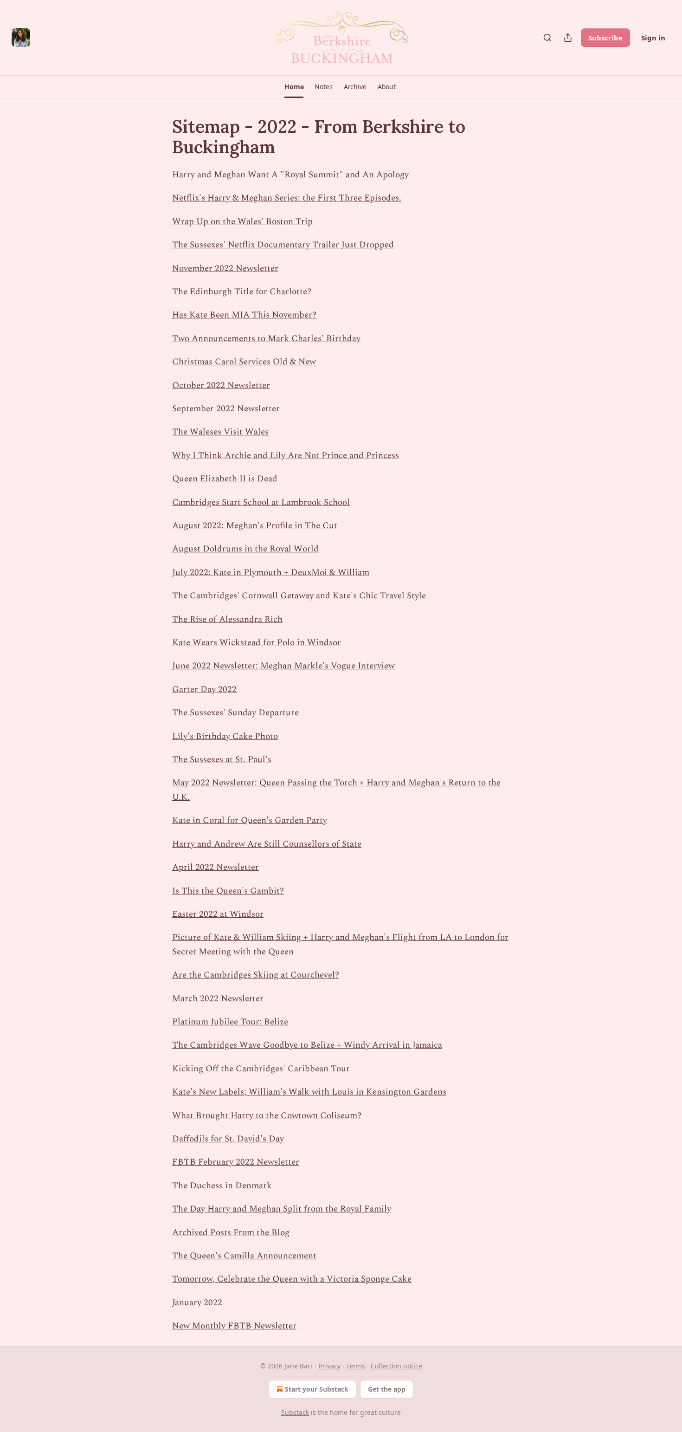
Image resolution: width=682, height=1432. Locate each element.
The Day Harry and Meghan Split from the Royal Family (281, 1209)
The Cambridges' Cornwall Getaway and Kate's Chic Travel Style (299, 596)
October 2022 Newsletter (221, 385)
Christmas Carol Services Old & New (244, 362)
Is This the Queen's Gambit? (228, 891)
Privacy (330, 1365)
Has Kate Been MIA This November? (244, 315)
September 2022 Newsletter (226, 408)
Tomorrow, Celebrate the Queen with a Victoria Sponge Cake (292, 1279)
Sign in (653, 37)
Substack (295, 1412)
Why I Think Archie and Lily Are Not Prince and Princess (285, 455)
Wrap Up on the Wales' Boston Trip (242, 221)
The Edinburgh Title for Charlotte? (241, 291)
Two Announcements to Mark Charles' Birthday (266, 338)
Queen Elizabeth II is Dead (224, 479)
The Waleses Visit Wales (220, 432)
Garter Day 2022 (204, 689)
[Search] (547, 37)
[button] (294, 87)
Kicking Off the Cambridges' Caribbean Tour (261, 1069)
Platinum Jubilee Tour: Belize (230, 1022)
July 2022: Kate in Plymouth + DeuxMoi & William (270, 572)
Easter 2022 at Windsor (218, 914)
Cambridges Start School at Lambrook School (261, 502)
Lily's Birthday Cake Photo (225, 736)
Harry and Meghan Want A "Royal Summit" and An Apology (290, 174)
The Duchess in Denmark (222, 1185)
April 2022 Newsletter (215, 867)
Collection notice (396, 1365)
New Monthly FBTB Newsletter (234, 1326)
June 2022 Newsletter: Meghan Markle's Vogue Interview (283, 666)
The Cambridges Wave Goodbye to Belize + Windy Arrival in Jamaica (307, 1045)
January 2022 (197, 1302)
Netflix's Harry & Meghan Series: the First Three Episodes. (286, 198)
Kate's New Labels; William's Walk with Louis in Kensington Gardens (309, 1092)
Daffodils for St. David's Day (228, 1139)
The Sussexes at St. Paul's (221, 759)
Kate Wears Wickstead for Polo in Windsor (256, 642)
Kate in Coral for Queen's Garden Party (249, 820)
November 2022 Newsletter (225, 268)
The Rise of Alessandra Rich (227, 619)
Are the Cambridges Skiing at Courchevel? (255, 975)
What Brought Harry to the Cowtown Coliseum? (266, 1115)
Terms (355, 1365)
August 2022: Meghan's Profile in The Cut (254, 525)
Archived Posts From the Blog (231, 1232)
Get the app (386, 1389)
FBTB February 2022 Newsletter (235, 1162)
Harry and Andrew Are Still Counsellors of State (266, 844)
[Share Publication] (568, 37)
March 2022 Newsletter (218, 998)
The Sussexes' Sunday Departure (235, 712)
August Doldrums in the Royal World (245, 549)
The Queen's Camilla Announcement (244, 1256)
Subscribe (605, 37)
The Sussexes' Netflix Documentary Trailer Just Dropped (283, 245)
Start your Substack (316, 1389)
